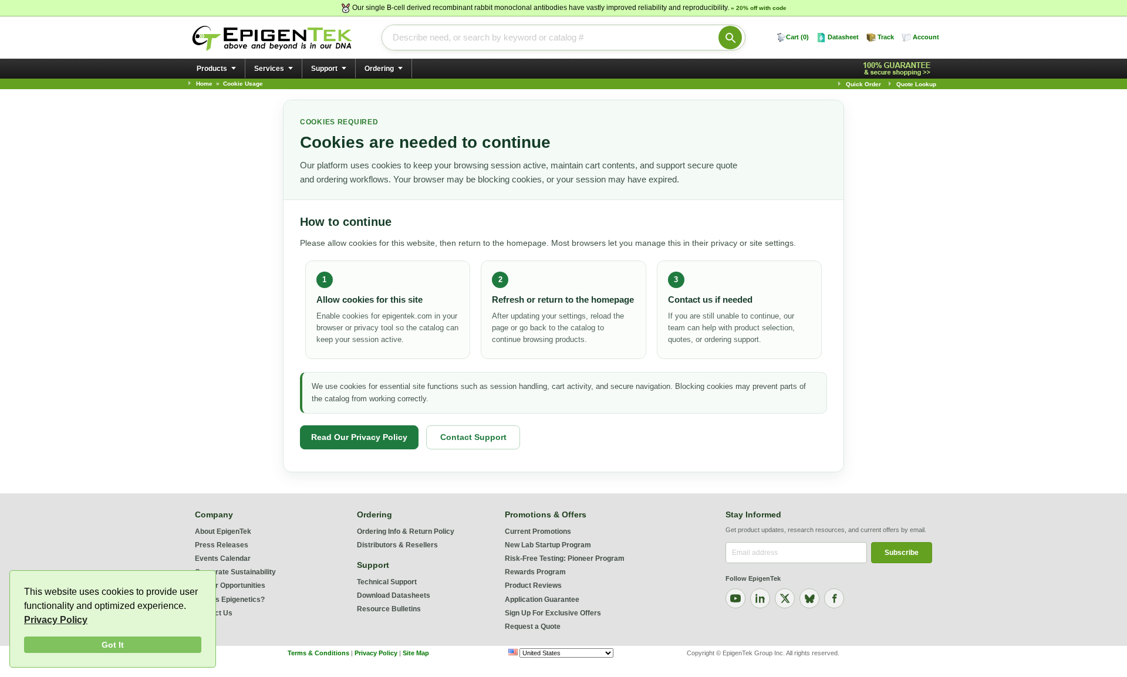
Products (212, 69)
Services (269, 69)
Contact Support (473, 437)
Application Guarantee (542, 599)
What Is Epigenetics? (230, 599)
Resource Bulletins (389, 609)
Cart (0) (797, 36)
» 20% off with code (759, 8)
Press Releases (221, 545)
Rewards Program (535, 572)
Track (886, 36)
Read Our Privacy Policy (359, 437)
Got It (113, 644)
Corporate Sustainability (235, 572)
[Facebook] (834, 598)
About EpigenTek (223, 531)
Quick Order (863, 84)
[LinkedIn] (760, 598)
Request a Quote (533, 626)
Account (926, 36)
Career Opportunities (230, 585)
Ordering (379, 69)
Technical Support (387, 582)
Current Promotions (538, 531)
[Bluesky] (809, 598)
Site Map (416, 652)
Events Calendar (223, 558)
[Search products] (730, 37)
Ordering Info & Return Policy (405, 531)
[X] (785, 598)
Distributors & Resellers (397, 545)
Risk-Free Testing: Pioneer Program (565, 558)
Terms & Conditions (318, 652)
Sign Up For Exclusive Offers (553, 613)
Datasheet (843, 36)
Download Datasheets (393, 595)
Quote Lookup (916, 84)
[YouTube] (735, 598)
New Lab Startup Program (548, 545)
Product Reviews (533, 585)
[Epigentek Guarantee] (898, 68)
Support (324, 69)
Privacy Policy (55, 620)
